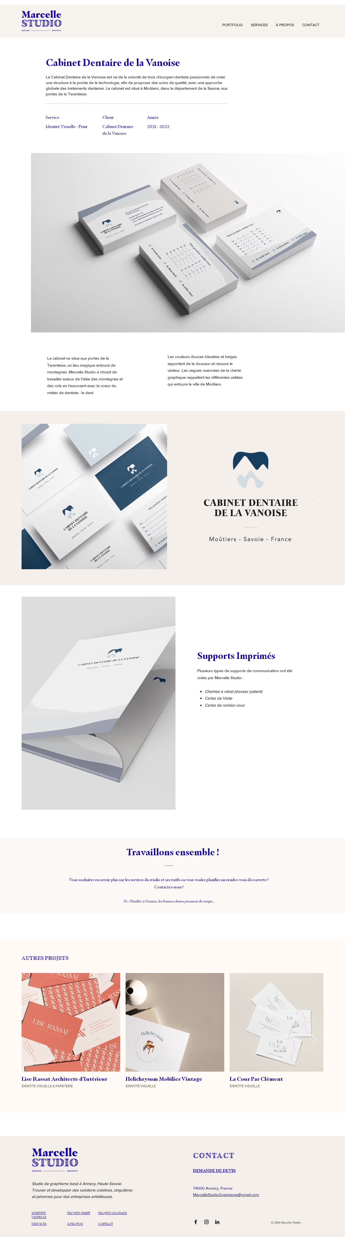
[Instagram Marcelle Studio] (206, 1222)
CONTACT (214, 1155)
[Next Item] (314, 496)
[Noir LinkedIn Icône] (217, 1222)
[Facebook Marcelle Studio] (196, 1222)
